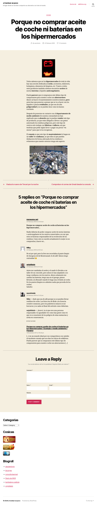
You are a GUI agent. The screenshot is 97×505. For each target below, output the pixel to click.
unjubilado (9, 486)
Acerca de (73, 4)
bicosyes (8, 470)
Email (51, 385)
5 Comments (62, 43)
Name (29, 385)
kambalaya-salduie (12, 482)
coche (48, 15)
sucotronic (37, 43)
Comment (30, 370)
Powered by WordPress (29, 501)
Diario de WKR (10, 478)
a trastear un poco (10, 3)
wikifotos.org (82, 4)
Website (29, 392)
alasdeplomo (10, 467)
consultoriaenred (11, 474)
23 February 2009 (50, 43)
